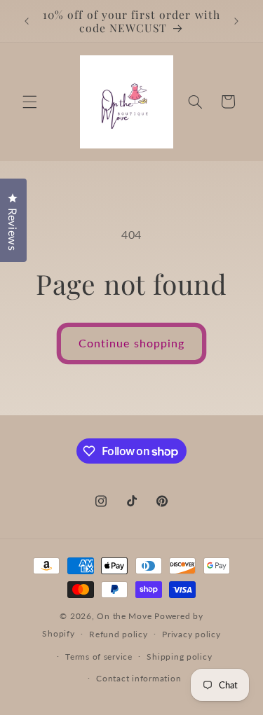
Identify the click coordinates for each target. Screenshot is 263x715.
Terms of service (99, 656)
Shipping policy (179, 656)
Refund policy (118, 634)
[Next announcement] (236, 21)
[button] (29, 101)
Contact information (138, 678)
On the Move (124, 615)
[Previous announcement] (26, 21)
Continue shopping (131, 342)
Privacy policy (191, 634)
